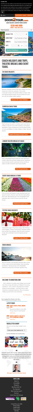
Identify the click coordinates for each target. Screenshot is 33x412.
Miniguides (16, 385)
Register (30, 15)
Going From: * (9, 38)
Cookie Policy (16, 407)
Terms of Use (16, 409)
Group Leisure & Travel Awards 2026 (17, 306)
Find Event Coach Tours (21, 203)
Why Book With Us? (16, 387)
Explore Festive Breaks (21, 238)
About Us (16, 381)
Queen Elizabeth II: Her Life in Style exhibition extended (17, 316)
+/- (22, 46)
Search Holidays (12, 50)
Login (24, 15)
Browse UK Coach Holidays (20, 99)
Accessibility (16, 383)
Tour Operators (16, 389)
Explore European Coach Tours (18, 134)
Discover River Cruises (21, 272)
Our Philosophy (27, 294)
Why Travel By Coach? (16, 391)
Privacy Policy (16, 405)
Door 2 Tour (16, 19)
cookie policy (5, 7)
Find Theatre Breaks (22, 169)
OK (2, 12)
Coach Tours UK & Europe (16, 395)
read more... (13, 313)
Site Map (16, 410)
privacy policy (22, 333)
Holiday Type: (9, 34)
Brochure (16, 393)
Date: (7, 45)
